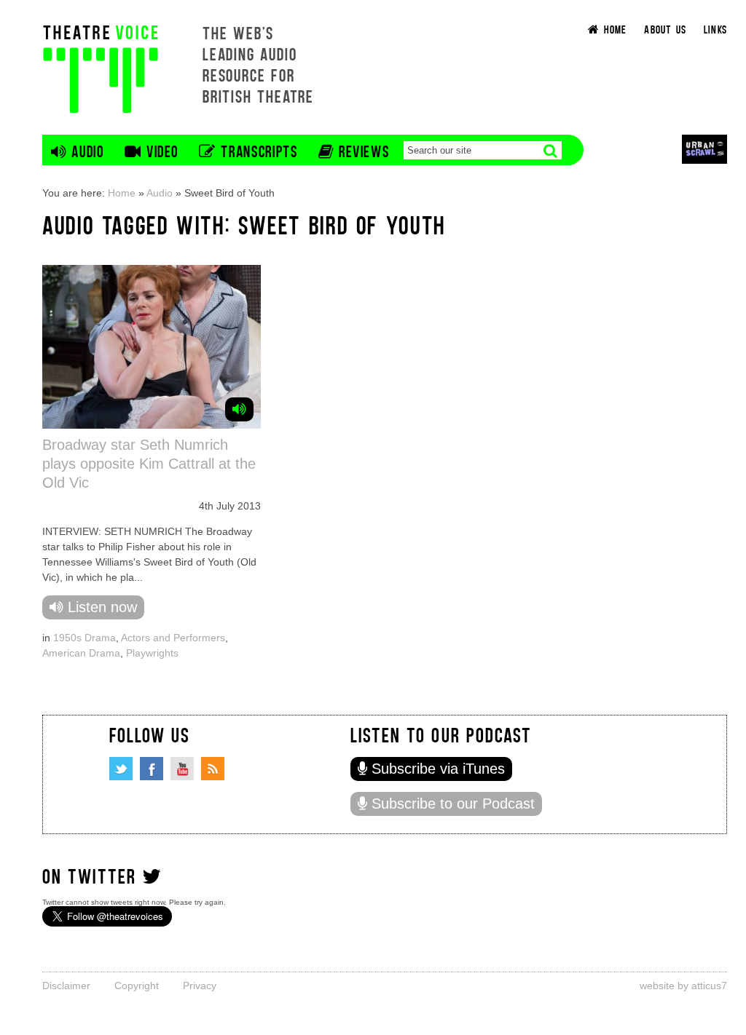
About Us (665, 29)
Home (122, 193)
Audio (159, 193)
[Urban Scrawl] (704, 149)
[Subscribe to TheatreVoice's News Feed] (212, 768)
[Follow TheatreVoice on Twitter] (121, 768)
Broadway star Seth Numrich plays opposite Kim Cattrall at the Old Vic (149, 464)
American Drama (81, 653)
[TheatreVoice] (100, 67)
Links (715, 29)
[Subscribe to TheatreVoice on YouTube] (182, 768)
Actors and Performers (173, 637)
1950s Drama (84, 637)
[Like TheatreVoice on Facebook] (151, 768)
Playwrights (152, 653)
